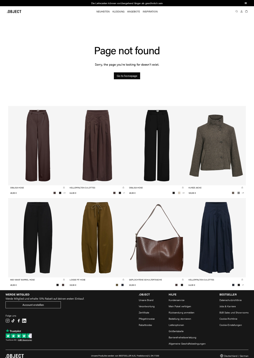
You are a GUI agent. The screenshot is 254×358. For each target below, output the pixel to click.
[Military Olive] (117, 285)
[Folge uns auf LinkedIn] (24, 321)
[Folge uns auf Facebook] (19, 321)
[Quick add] (63, 187)
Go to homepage (127, 76)
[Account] (241, 11)
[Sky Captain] (122, 285)
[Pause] (245, 3)
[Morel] (233, 192)
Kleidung (118, 11)
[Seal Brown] (54, 192)
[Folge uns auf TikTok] (13, 321)
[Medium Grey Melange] (238, 192)
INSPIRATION (150, 11)
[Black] (60, 192)
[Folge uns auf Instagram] (8, 321)
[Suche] (237, 11)
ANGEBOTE (133, 11)
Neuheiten (103, 11)
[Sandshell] (179, 192)
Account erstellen (33, 305)
